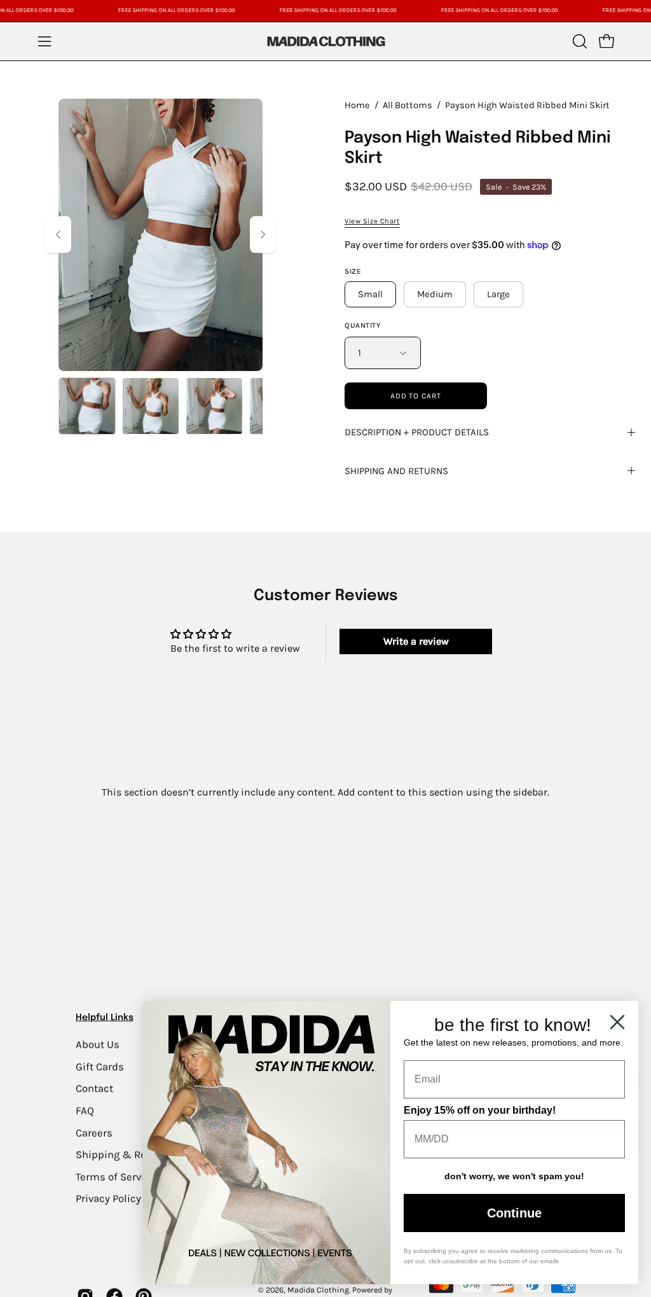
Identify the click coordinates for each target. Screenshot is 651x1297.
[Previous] (58, 234)
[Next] (262, 234)
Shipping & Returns (124, 1154)
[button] (578, 41)
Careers (94, 1132)
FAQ (85, 1110)
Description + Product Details (417, 432)
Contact (94, 1089)
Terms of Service (116, 1176)
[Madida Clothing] (325, 41)
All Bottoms (407, 105)
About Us (98, 1044)
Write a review (416, 641)
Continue (514, 1213)
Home (357, 105)
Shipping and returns (396, 471)
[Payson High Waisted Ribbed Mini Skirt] (87, 406)
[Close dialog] (617, 1022)
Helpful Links (105, 1017)
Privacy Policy (108, 1199)
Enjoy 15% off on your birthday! (480, 1110)
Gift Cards (100, 1066)
